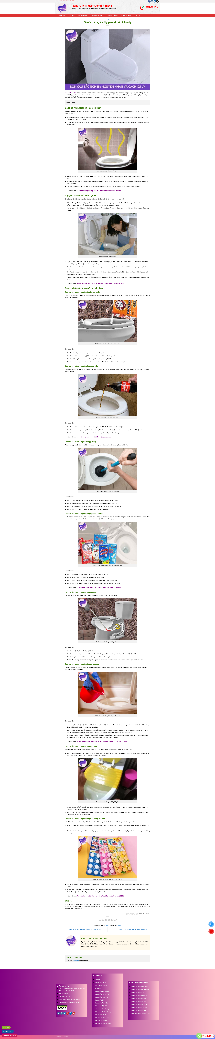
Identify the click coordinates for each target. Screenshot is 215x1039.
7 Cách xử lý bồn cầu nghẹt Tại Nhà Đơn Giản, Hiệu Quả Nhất (98, 587)
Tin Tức (107, 20)
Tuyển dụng (98, 988)
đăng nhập (76, 960)
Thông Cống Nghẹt (97, 15)
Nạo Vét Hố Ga (112, 15)
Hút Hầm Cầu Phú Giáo (101, 1015)
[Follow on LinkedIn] (70, 1013)
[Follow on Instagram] (152, 1)
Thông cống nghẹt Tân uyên (138, 998)
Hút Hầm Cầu (82, 15)
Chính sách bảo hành (101, 985)
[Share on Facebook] (100, 919)
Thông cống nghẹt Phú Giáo (138, 1010)
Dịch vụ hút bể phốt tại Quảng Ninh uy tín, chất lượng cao (84, 929)
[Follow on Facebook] (149, 1)
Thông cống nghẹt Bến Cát (138, 1001)
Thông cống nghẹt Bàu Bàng (139, 1004)
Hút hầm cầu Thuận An (101, 997)
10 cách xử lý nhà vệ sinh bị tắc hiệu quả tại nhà (93, 437)
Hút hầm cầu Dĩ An (100, 1000)
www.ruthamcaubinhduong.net (70, 1002)
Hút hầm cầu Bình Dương (102, 991)
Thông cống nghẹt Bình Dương (139, 986)
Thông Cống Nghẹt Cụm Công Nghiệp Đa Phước (133, 929)
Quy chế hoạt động (100, 982)
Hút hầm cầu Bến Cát (101, 1006)
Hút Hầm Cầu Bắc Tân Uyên (103, 1024)
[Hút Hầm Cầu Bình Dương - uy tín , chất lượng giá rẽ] (63, 8)
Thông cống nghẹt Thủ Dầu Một (140, 989)
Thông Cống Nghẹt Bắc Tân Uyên (140, 1013)
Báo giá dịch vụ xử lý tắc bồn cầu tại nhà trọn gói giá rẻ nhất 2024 (100, 896)
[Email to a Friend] (106, 919)
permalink (118, 925)
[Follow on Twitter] (155, 1)
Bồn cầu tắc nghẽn (71, 93)
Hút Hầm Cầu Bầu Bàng (101, 1021)
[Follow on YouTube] (73, 1013)
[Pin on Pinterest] (109, 919)
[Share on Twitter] (103, 919)
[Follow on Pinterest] (67, 1013)
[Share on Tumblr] (115, 919)
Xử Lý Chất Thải (126, 15)
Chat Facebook (7, 1031)
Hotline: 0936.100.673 (9, 1035)
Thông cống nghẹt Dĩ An (137, 992)
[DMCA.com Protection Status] (62, 1007)
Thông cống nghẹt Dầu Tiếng (139, 1007)
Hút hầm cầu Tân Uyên (101, 1003)
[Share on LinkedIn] (112, 919)
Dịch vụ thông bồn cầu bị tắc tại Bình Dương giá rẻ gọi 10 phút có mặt (101, 741)
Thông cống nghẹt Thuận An (139, 995)
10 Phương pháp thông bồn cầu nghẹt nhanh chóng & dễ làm (98, 191)
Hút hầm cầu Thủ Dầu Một (102, 994)
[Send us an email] (157, 1)
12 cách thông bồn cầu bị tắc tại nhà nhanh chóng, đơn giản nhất (100, 283)
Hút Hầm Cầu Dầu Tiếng (102, 1018)
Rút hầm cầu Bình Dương (102, 1009)
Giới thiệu (97, 979)
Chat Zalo (6, 1027)
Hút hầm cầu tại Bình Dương (103, 1012)
